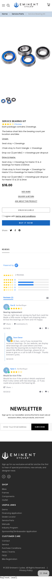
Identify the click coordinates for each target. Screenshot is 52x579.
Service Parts (18, 14)
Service (5, 544)
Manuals (6, 524)
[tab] (8, 298)
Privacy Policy (26, 570)
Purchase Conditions (11, 548)
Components (8, 496)
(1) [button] (15, 282)
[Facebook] (15, 230)
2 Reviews (18, 124)
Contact (6, 540)
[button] (8, 324)
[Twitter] (11, 230)
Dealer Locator (9, 516)
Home (5, 14)
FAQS (4, 555)
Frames (5, 492)
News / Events (8, 551)
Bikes (4, 489)
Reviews (5, 249)
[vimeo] (19, 230)
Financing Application (12, 513)
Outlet (5, 500)
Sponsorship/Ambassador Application (19, 531)
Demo (5, 509)
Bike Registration (9, 559)
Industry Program (10, 527)
